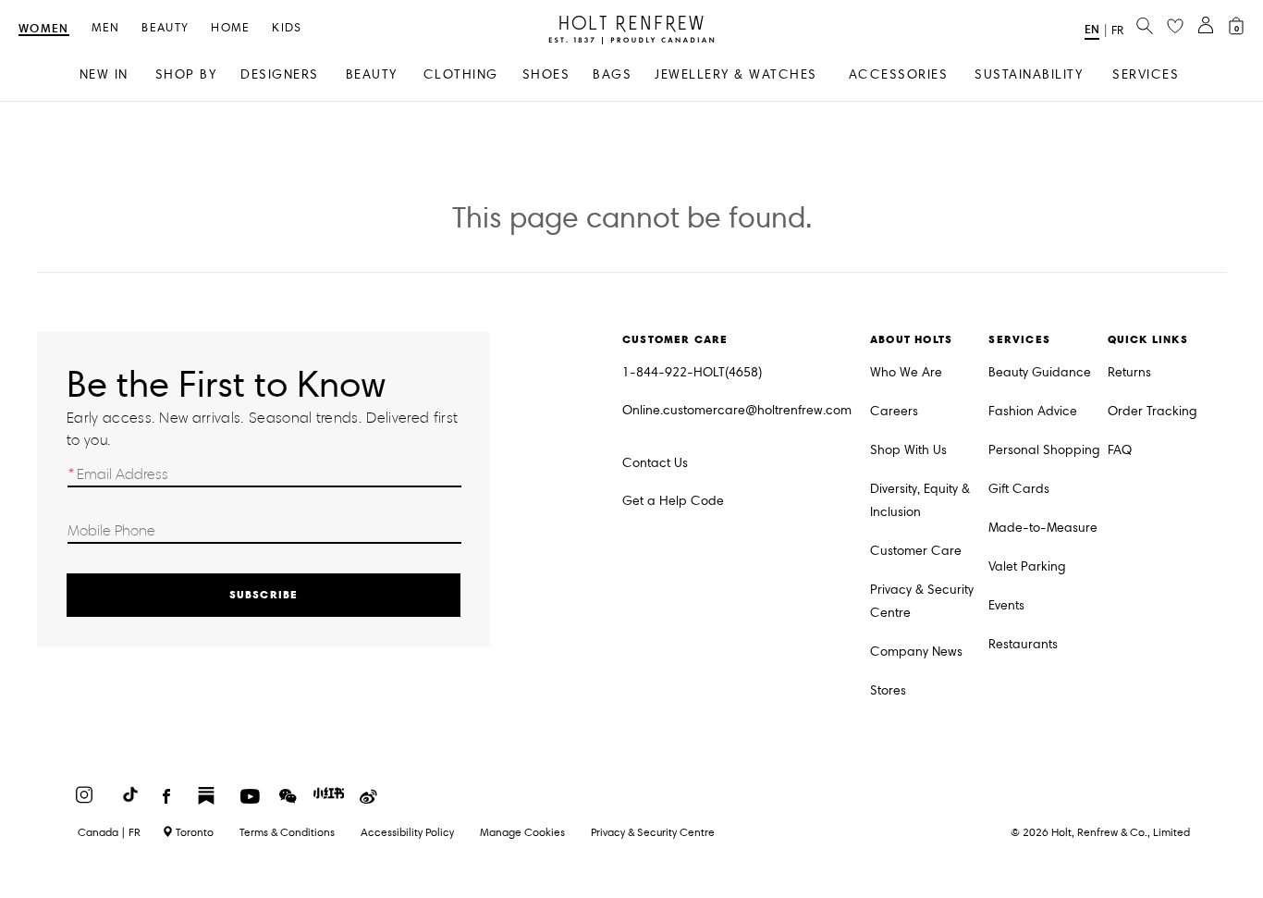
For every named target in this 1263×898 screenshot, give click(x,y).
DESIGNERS (279, 74)
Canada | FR (109, 832)
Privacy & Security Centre (922, 601)
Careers (894, 411)
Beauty (165, 28)
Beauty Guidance (1039, 372)
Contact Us (655, 463)
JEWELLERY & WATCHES (736, 74)
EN (1092, 29)
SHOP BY (186, 74)
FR (1117, 30)
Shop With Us (908, 450)
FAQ (1120, 450)
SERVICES (1145, 74)
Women (43, 29)
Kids (286, 28)
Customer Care (916, 551)
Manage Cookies (522, 832)
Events (1006, 605)
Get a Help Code (673, 501)
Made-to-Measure (1042, 527)
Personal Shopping (1044, 450)
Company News (916, 651)
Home (230, 28)
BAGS (612, 74)
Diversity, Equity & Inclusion (920, 500)
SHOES (546, 74)
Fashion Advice (1032, 411)
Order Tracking (1152, 411)
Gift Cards (1018, 489)
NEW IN (104, 74)
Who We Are (906, 372)
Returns (1129, 372)
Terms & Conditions (287, 832)
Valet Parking (1027, 566)
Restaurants (1023, 644)
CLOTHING (460, 74)
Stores (888, 690)
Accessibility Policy (407, 832)
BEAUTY (372, 74)
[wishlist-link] (1175, 26)
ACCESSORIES (899, 74)
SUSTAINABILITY (1029, 74)
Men (106, 28)
